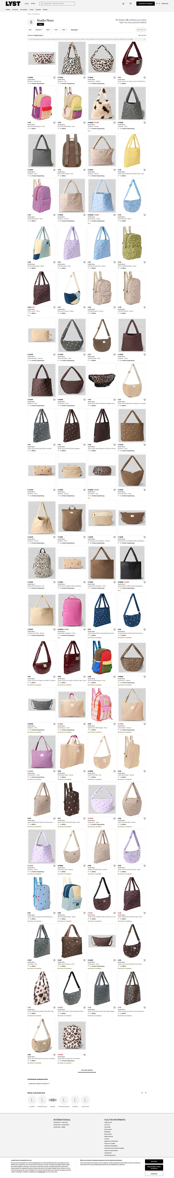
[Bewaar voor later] (54, 78)
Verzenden (107, 1127)
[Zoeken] (42, 4)
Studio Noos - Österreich (60, 1122)
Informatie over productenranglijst (114, 1148)
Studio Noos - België (59, 1127)
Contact (106, 1139)
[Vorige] (142, 1093)
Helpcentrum (108, 1122)
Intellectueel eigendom (111, 1146)
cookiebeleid (41, 1172)
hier (132, 39)
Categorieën (108, 1153)
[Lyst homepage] (13, 3)
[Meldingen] (123, 3)
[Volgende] (145, 1093)
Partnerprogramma (110, 1155)
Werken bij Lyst (108, 1136)
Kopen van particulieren (111, 1150)
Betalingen (107, 1132)
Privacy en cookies (109, 1143)
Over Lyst (107, 1125)
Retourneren (108, 1129)
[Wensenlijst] (130, 3)
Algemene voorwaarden (111, 1141)
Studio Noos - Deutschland (61, 1125)
